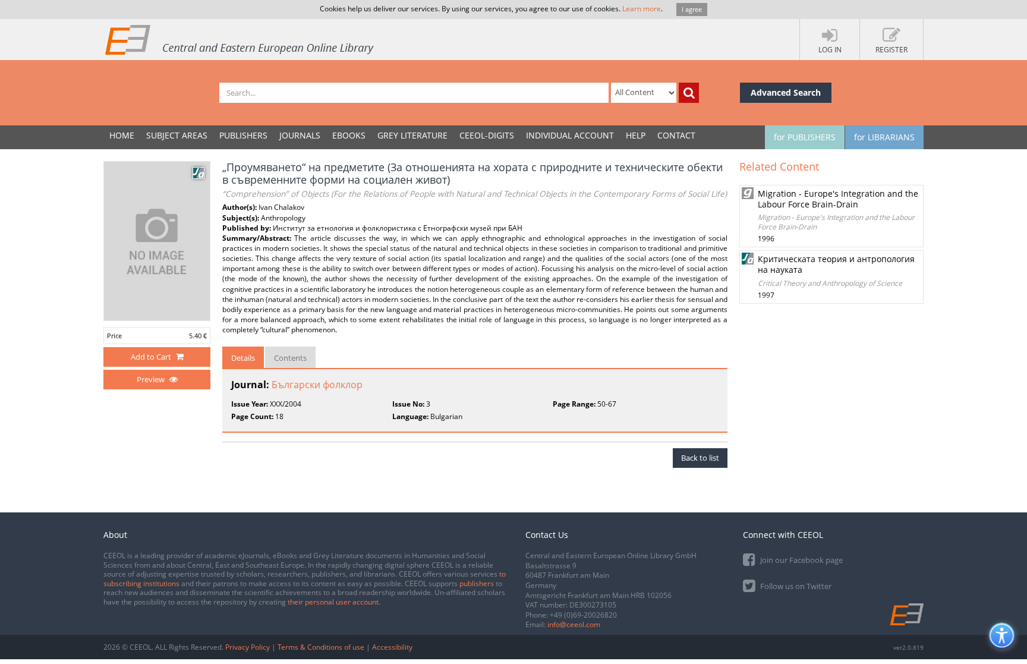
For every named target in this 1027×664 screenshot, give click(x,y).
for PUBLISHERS (805, 137)
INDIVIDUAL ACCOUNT (570, 135)
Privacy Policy (247, 647)
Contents (290, 358)
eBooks (349, 135)
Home (121, 135)
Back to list (700, 457)
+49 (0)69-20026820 (583, 615)
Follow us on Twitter (794, 586)
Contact (676, 135)
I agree (692, 9)
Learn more (641, 9)
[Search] (689, 93)
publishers (476, 583)
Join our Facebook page (800, 560)
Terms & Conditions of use (321, 647)
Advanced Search (786, 92)
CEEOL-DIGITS (486, 135)
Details (243, 358)
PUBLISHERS (243, 135)
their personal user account (333, 602)
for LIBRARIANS (884, 137)
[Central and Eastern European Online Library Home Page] (240, 39)
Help (635, 135)
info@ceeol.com (573, 624)
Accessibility (392, 647)
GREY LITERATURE (412, 135)
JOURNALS (299, 135)
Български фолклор (317, 384)
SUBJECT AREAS (176, 135)
